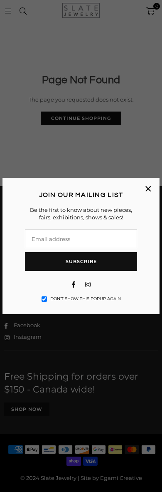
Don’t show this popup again (85, 298)
